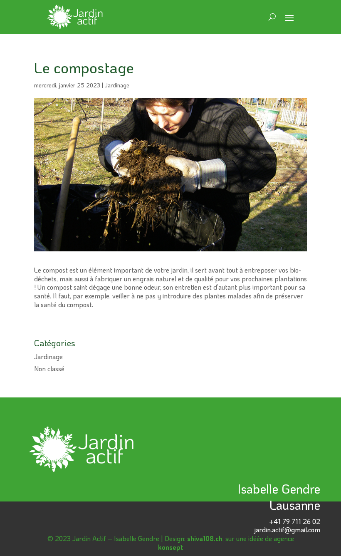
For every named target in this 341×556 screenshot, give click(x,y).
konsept (170, 547)
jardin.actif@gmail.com (287, 529)
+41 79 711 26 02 (294, 521)
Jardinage (117, 85)
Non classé (49, 368)
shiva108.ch (204, 538)
